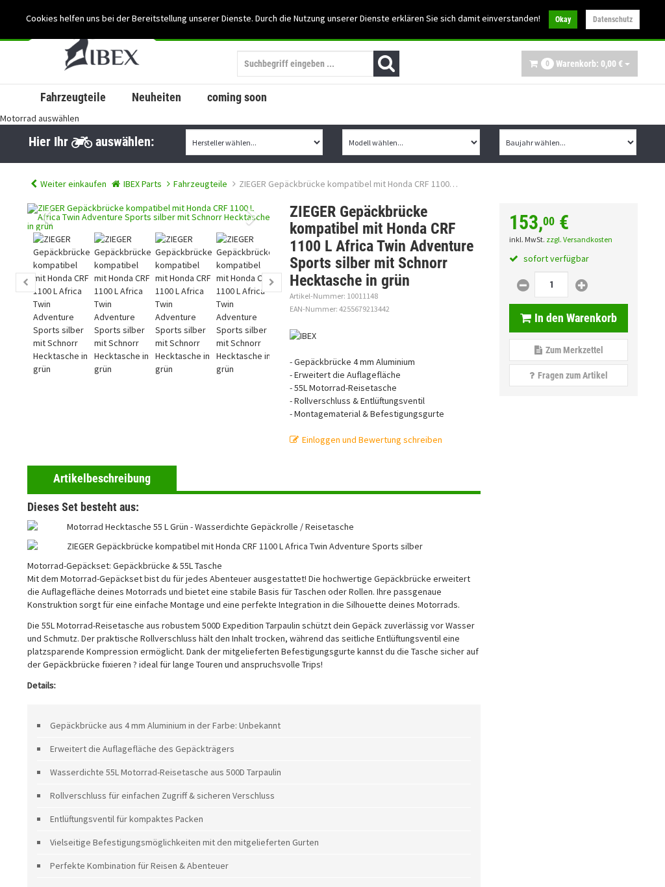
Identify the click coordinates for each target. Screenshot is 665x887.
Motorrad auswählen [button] (39, 118)
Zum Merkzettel (574, 350)
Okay (563, 19)
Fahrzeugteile (73, 97)
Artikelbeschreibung (102, 478)
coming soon (237, 97)
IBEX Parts (142, 184)
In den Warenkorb (575, 318)
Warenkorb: (584, 63)
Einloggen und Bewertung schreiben (372, 439)
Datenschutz (613, 19)
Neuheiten (156, 97)
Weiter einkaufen (73, 184)
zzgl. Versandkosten (579, 239)
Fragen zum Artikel (573, 375)
